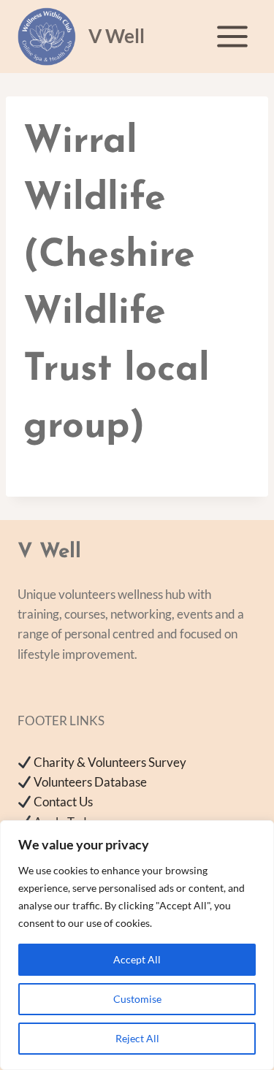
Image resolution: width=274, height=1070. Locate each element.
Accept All (137, 959)
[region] (137, 945)
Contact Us (63, 801)
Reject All (137, 1038)
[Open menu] (232, 36)
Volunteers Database (90, 782)
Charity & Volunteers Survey (110, 762)
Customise (137, 999)
